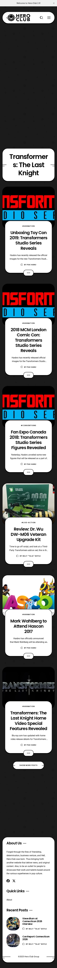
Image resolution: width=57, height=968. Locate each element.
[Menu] (49, 17)
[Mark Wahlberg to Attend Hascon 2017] (28, 596)
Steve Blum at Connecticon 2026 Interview (32, 921)
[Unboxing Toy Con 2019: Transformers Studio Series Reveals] (28, 207)
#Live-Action (28, 522)
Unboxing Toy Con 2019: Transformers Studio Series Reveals (28, 240)
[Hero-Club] (18, 17)
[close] (54, 3)
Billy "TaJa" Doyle (32, 556)
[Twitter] (14, 880)
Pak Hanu (31, 265)
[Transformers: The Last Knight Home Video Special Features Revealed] (28, 688)
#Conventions (28, 425)
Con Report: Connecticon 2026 (35, 938)
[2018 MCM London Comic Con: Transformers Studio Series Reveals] (28, 304)
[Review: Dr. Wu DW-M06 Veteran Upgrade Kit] (28, 504)
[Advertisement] (28, 52)
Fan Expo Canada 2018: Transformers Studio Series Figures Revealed (28, 440)
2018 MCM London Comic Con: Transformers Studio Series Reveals (28, 340)
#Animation (28, 226)
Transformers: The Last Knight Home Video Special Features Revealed (28, 721)
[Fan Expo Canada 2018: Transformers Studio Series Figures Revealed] (28, 407)
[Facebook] (8, 880)
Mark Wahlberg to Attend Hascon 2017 (28, 626)
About (9, 899)
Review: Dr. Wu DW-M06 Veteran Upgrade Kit (28, 534)
